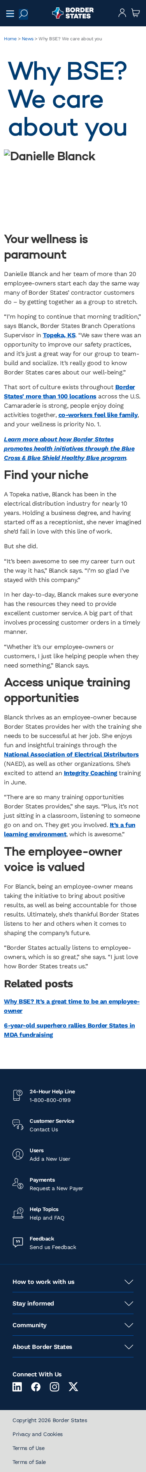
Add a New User (50, 1159)
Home (10, 38)
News (27, 38)
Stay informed (33, 1303)
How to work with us (43, 1281)
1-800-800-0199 (50, 1100)
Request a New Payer (56, 1188)
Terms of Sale (29, 1462)
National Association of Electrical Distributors (71, 754)
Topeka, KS (59, 335)
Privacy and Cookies (37, 1434)
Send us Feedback (53, 1247)
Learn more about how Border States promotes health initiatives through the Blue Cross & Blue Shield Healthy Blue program (69, 449)
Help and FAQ (47, 1218)
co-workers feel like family (98, 415)
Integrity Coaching (90, 773)
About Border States (42, 1346)
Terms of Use (28, 1448)
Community (29, 1325)
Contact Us (44, 1129)
